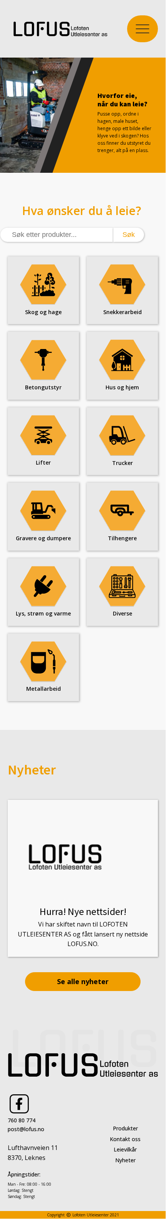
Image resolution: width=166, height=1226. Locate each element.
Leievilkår (125, 1149)
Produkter (125, 1128)
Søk (128, 234)
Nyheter (125, 1160)
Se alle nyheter (83, 981)
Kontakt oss (125, 1139)
